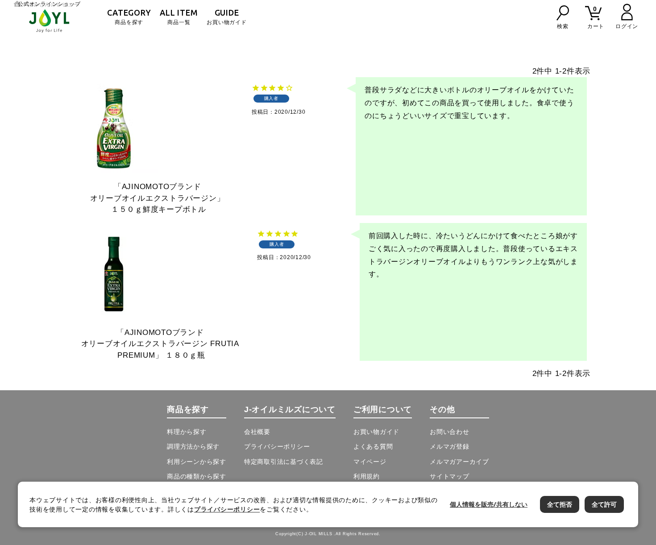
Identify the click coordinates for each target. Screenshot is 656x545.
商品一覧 (179, 16)
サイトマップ (449, 476)
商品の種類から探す (196, 476)
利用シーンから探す (196, 461)
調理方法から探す (193, 446)
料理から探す (187, 431)
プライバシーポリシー (277, 446)
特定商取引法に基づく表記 (283, 461)
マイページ (369, 461)
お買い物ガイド (226, 16)
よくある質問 (373, 446)
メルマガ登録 (449, 446)
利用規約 (366, 476)
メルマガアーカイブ (459, 461)
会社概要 (257, 431)
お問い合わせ (449, 431)
